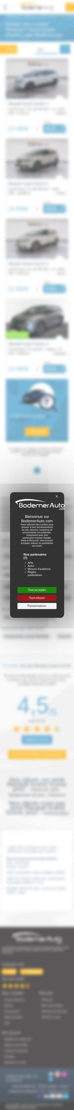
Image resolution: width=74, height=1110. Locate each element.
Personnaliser (37, 606)
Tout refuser (37, 598)
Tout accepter (37, 590)
